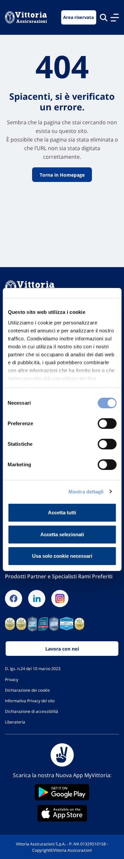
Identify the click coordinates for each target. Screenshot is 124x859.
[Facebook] (13, 598)
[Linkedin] (36, 598)
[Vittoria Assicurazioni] (26, 17)
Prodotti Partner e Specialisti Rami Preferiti (58, 576)
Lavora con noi (62, 649)
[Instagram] (59, 598)
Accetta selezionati (62, 534)
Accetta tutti (62, 512)
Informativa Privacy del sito (30, 700)
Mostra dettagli (86, 491)
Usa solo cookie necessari (62, 556)
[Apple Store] (62, 813)
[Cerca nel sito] (103, 17)
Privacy (11, 679)
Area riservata (78, 17)
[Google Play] (62, 792)
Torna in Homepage (62, 174)
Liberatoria (15, 721)
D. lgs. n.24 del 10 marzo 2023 (33, 668)
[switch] (107, 423)
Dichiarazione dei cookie (27, 690)
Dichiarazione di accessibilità (31, 711)
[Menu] (114, 17)
